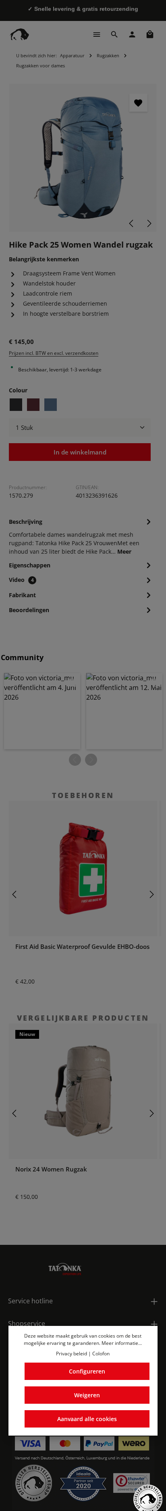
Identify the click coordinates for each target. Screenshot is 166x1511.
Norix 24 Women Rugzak (51, 1169)
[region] (83, 158)
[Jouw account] (132, 34)
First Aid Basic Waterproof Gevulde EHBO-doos (82, 946)
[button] (42, 711)
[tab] (81, 536)
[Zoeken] (114, 34)
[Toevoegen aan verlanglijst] (138, 103)
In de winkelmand (80, 452)
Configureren (87, 1371)
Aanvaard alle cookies (87, 1419)
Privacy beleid (71, 1353)
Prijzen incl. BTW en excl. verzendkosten (53, 353)
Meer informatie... (122, 1343)
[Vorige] (131, 223)
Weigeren (87, 1395)
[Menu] (97, 34)
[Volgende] (148, 223)
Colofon (101, 1353)
